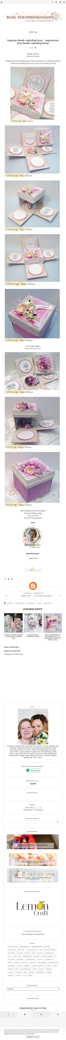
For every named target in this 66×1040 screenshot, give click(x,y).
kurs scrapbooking (25, 969)
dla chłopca (11, 959)
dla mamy (40, 959)
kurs (16, 969)
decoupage (37, 956)
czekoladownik (27, 956)
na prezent (48, 969)
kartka (49, 965)
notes (25, 972)
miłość (41, 969)
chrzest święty (49, 953)
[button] (33, 32)
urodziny (10, 975)
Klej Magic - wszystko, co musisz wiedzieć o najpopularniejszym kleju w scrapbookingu (33, 845)
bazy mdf (27, 953)
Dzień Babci (47, 946)
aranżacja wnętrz (50, 949)
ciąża (9, 956)
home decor (11, 965)
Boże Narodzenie (24, 946)
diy (55, 956)
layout (35, 969)
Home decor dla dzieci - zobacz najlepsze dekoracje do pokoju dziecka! (33, 878)
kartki (55, 965)
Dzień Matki (21, 949)
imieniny (19, 965)
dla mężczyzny (49, 959)
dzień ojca (33, 962)
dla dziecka (20, 959)
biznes (34, 953)
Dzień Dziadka (12, 949)
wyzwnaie (18, 975)
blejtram (40, 953)
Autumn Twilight (13, 946)
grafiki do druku (53, 962)
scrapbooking (40, 972)
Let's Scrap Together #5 (43, 596)
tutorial (48, 972)
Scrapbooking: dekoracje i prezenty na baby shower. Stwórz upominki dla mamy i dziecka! (33, 861)
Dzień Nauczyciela (32, 949)
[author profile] (33, 586)
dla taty (10, 962)
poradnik (31, 972)
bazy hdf (19, 953)
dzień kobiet (24, 962)
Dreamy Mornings (36, 946)
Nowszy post (26, 596)
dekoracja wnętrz (47, 956)
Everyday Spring (20, 603)
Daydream (10, 603)
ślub (25, 975)
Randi (39, 603)
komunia (10, 969)
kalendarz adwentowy (38, 965)
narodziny (11, 972)
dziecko (17, 962)
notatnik (18, 972)
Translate (39, 810)
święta (30, 975)
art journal (11, 953)
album (41, 949)
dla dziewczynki (30, 959)
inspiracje (27, 965)
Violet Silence (48, 603)
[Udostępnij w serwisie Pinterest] (11, 579)
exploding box (31, 603)
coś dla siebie (17, 956)
